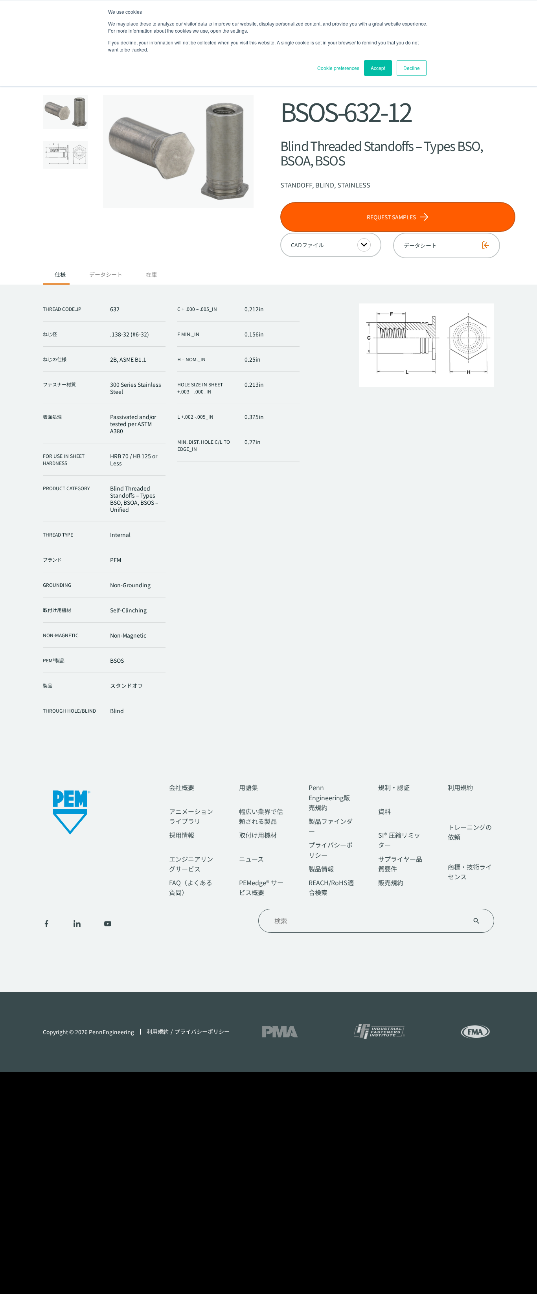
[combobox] (367, 920)
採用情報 (181, 835)
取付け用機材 (258, 835)
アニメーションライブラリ (191, 816)
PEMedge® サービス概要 (261, 887)
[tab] (60, 277)
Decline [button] (411, 67)
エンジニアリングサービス (191, 863)
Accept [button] (378, 67)
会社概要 (181, 787)
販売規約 (390, 882)
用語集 (248, 787)
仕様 (60, 274)
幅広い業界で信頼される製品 (261, 816)
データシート (105, 274)
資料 (384, 811)
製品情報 (321, 868)
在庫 (151, 274)
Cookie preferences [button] (338, 67)
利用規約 (460, 787)
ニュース (251, 859)
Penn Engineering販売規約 (329, 797)
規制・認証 (394, 787)
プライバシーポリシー (202, 1031)
